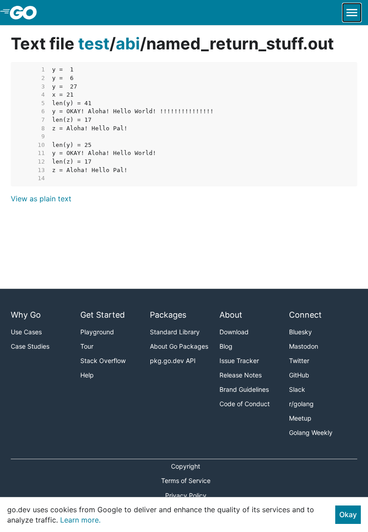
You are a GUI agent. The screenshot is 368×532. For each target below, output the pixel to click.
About (230, 314)
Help (87, 375)
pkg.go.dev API (173, 360)
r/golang (301, 404)
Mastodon (303, 346)
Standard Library (175, 332)
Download (234, 332)
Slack (297, 389)
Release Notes (240, 375)
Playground (97, 332)
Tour (86, 346)
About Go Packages (179, 346)
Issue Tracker (239, 360)
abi (128, 43)
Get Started (102, 314)
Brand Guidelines (244, 389)
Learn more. (80, 519)
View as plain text (41, 198)
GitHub (299, 375)
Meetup (300, 418)
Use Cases (26, 332)
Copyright (185, 466)
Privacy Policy (185, 495)
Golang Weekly (311, 432)
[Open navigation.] (352, 13)
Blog (225, 346)
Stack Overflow (103, 360)
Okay (348, 514)
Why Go (26, 314)
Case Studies (30, 346)
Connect (305, 314)
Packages (168, 314)
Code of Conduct (244, 404)
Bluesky (300, 332)
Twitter (299, 360)
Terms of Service (185, 480)
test (94, 43)
